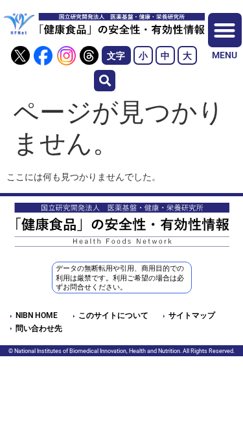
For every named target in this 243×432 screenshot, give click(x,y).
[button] (104, 80)
